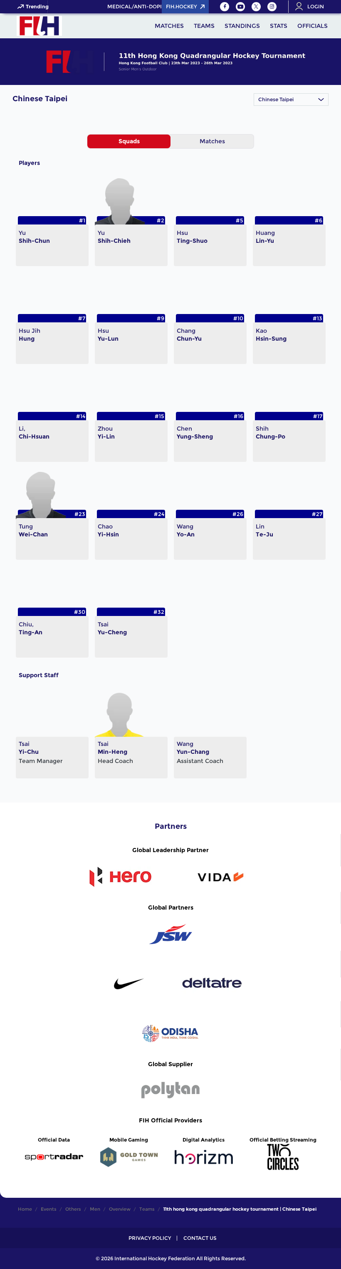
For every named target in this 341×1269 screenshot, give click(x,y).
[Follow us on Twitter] (256, 6)
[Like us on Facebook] (224, 6)
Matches (212, 141)
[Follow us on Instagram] (272, 6)
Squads (129, 141)
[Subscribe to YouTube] (240, 6)
